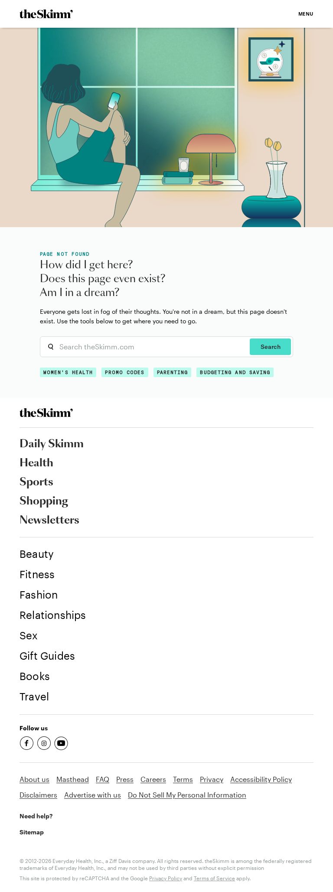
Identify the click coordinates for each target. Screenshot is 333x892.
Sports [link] (36, 482)
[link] (46, 14)
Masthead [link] (72, 779)
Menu (305, 13)
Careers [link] (153, 779)
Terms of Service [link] (214, 878)
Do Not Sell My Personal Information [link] (187, 795)
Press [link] (125, 779)
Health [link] (36, 463)
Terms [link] (183, 779)
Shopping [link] (44, 501)
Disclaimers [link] (38, 795)
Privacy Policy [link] (165, 878)
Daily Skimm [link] (52, 444)
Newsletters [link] (49, 520)
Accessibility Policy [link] (261, 779)
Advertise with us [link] (92, 795)
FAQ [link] (102, 779)
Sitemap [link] (32, 832)
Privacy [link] (211, 779)
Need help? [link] (36, 816)
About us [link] (34, 779)
